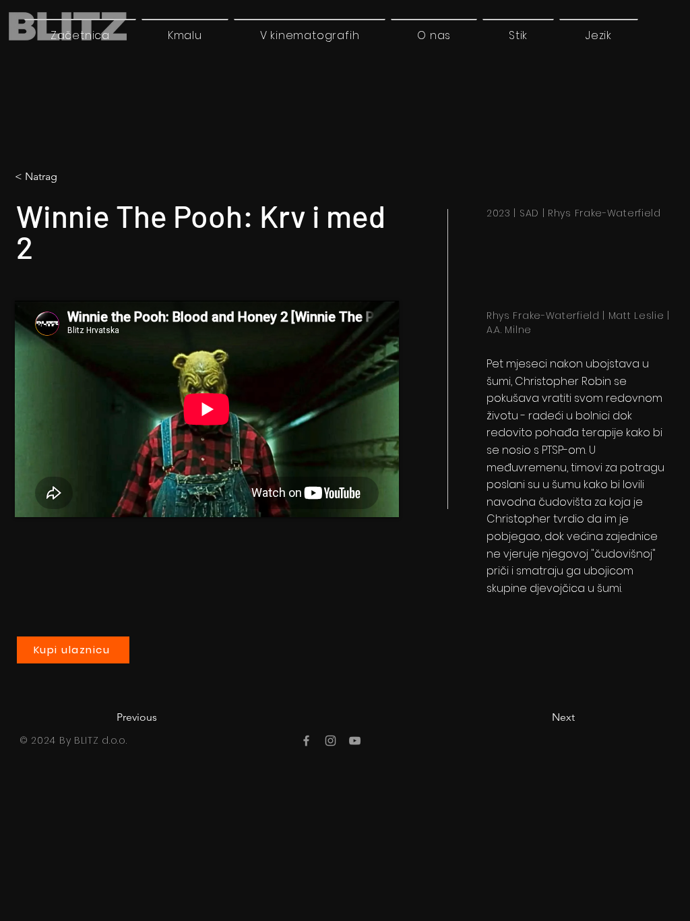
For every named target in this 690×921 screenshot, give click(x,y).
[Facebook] (306, 741)
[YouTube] (355, 741)
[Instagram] (330, 741)
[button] (598, 35)
